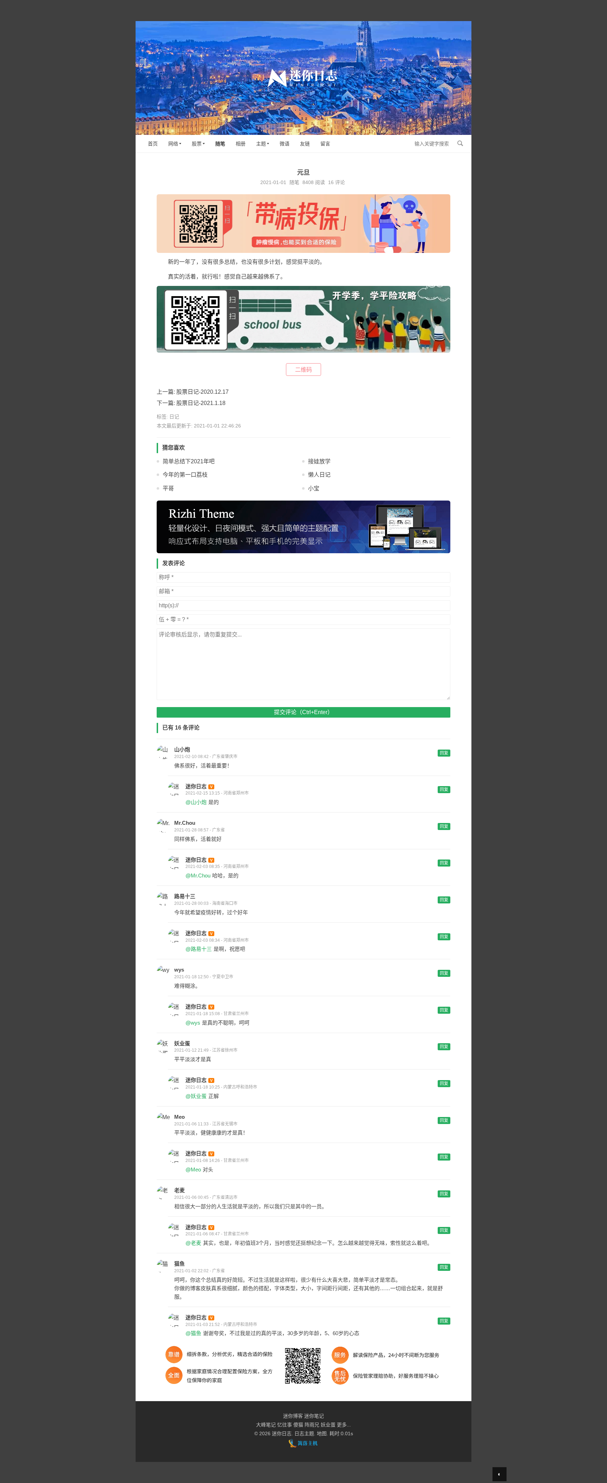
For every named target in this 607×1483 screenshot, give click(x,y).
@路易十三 (198, 949)
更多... (344, 1425)
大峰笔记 (266, 1425)
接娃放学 (319, 461)
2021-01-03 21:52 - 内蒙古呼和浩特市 (221, 1324)
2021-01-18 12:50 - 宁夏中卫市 (203, 976)
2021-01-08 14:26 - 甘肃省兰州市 (217, 1160)
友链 (305, 143)
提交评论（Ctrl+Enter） (303, 712)
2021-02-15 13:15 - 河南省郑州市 (217, 793)
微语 (284, 143)
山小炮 (182, 749)
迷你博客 (293, 1416)
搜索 (460, 143)
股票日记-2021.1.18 (201, 403)
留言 (325, 143)
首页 (153, 143)
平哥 (168, 488)
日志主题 (304, 1433)
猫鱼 (179, 1264)
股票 (197, 143)
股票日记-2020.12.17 (202, 392)
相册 (241, 143)
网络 (173, 143)
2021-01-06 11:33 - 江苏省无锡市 (205, 1124)
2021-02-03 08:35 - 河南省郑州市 (217, 866)
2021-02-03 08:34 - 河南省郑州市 (217, 940)
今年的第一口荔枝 (185, 475)
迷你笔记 (314, 1416)
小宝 (313, 488)
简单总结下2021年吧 (189, 461)
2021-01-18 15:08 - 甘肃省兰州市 (217, 1013)
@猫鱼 (193, 1333)
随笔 (220, 143)
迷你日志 (196, 786)
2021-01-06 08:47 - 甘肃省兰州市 (217, 1234)
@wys (192, 1023)
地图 (322, 1433)
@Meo (193, 1169)
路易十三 (184, 896)
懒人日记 (319, 475)
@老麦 (193, 1243)
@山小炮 (196, 802)
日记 (174, 416)
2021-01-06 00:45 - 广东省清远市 (205, 1197)
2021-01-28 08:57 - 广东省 (199, 830)
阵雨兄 (312, 1425)
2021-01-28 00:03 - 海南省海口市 (205, 903)
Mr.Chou (184, 823)
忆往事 (284, 1425)
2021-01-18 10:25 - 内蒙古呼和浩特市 (221, 1087)
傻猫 (298, 1425)
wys (179, 970)
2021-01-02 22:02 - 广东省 (199, 1270)
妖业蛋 (182, 1043)
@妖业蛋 (196, 1096)
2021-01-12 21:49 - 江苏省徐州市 (205, 1050)
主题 (261, 143)
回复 (444, 753)
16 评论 (336, 182)
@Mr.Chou (197, 875)
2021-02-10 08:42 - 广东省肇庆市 (205, 756)
